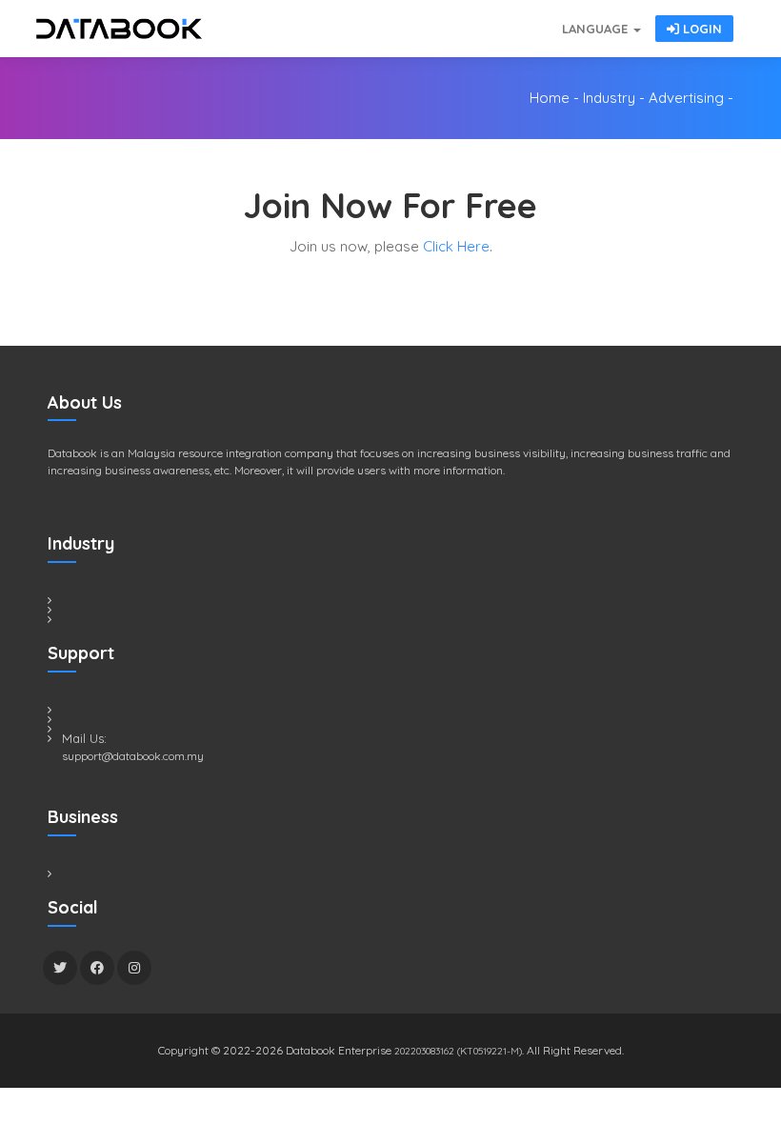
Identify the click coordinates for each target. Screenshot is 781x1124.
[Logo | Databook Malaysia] (119, 28)
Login (700, 28)
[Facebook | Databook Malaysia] (97, 968)
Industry (609, 98)
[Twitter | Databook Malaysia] (60, 968)
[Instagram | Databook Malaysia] (134, 968)
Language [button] (596, 28)
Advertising (686, 98)
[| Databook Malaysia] (447, 19)
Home (550, 98)
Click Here (456, 246)
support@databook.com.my (133, 756)
